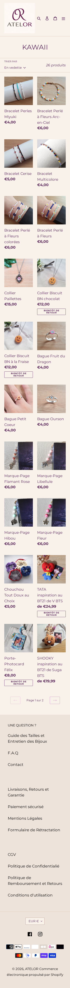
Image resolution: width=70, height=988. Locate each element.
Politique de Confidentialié (33, 866)
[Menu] (63, 18)
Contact (15, 764)
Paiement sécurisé (26, 806)
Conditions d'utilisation (30, 895)
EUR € (34, 921)
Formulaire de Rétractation (34, 830)
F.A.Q (13, 753)
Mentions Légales (25, 818)
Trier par (10, 61)
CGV (12, 854)
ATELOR (31, 969)
